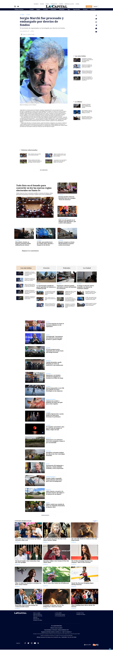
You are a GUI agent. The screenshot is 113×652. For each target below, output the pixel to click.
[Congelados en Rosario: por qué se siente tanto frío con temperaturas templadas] (83, 60)
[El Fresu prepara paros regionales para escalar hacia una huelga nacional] (45, 351)
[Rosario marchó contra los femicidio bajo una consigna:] (67, 192)
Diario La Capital (36, 613)
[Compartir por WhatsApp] (96, 22)
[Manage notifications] (110, 649)
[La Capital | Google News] (38, 643)
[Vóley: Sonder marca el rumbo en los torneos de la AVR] (31, 155)
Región (38, 9)
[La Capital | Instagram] (31, 643)
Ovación (45, 9)
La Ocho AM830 (58, 613)
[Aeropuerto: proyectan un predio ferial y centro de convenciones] (26, 298)
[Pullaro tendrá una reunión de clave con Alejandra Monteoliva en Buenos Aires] (45, 506)
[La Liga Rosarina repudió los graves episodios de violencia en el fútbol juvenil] (46, 281)
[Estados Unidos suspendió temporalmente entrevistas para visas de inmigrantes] (45, 480)
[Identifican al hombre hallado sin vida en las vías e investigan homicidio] (45, 454)
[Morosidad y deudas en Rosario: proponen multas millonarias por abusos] (83, 118)
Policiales (61, 9)
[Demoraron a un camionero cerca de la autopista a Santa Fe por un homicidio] (45, 441)
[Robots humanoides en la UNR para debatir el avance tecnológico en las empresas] (45, 390)
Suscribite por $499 (89, 6)
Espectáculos (76, 9)
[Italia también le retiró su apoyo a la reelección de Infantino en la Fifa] (83, 112)
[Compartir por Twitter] (96, 18)
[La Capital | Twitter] (28, 643)
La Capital (22, 14)
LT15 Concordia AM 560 (60, 615)
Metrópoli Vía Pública (37, 620)
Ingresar (95, 6)
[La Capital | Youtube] (35, 643)
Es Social (93, 9)
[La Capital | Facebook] (25, 643)
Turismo (85, 9)
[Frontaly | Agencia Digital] (95, 645)
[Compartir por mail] (96, 31)
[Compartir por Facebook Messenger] (96, 28)
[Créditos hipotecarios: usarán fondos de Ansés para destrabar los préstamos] (45, 416)
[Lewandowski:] (45, 338)
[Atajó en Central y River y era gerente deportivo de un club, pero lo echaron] (56, 155)
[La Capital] (56, 6)
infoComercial (36, 618)
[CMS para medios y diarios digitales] (87, 644)
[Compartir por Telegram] (96, 25)
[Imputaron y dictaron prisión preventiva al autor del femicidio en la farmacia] (66, 281)
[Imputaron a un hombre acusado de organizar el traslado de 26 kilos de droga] (66, 305)
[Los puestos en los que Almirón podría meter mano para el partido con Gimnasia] (56, 161)
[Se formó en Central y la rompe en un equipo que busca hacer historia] (83, 66)
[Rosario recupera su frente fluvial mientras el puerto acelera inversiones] (67, 237)
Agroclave (35, 617)
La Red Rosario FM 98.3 (60, 614)
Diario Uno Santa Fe (37, 614)
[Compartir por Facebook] (96, 15)
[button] (15, 6)
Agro (68, 9)
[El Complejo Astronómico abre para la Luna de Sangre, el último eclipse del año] (45, 429)
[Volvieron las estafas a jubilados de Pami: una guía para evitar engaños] (45, 403)
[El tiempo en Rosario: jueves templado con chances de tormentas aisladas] (83, 106)
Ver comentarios (44, 170)
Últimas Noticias (19, 9)
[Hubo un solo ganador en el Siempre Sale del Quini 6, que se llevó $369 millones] (67, 215)
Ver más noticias (45, 515)
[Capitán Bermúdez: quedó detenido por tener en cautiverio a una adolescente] (66, 293)
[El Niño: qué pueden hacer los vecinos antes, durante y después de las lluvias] (45, 237)
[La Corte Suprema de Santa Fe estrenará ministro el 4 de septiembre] (45, 325)
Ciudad (31, 9)
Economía (53, 9)
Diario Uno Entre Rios (37, 615)
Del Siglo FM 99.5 (80, 613)
